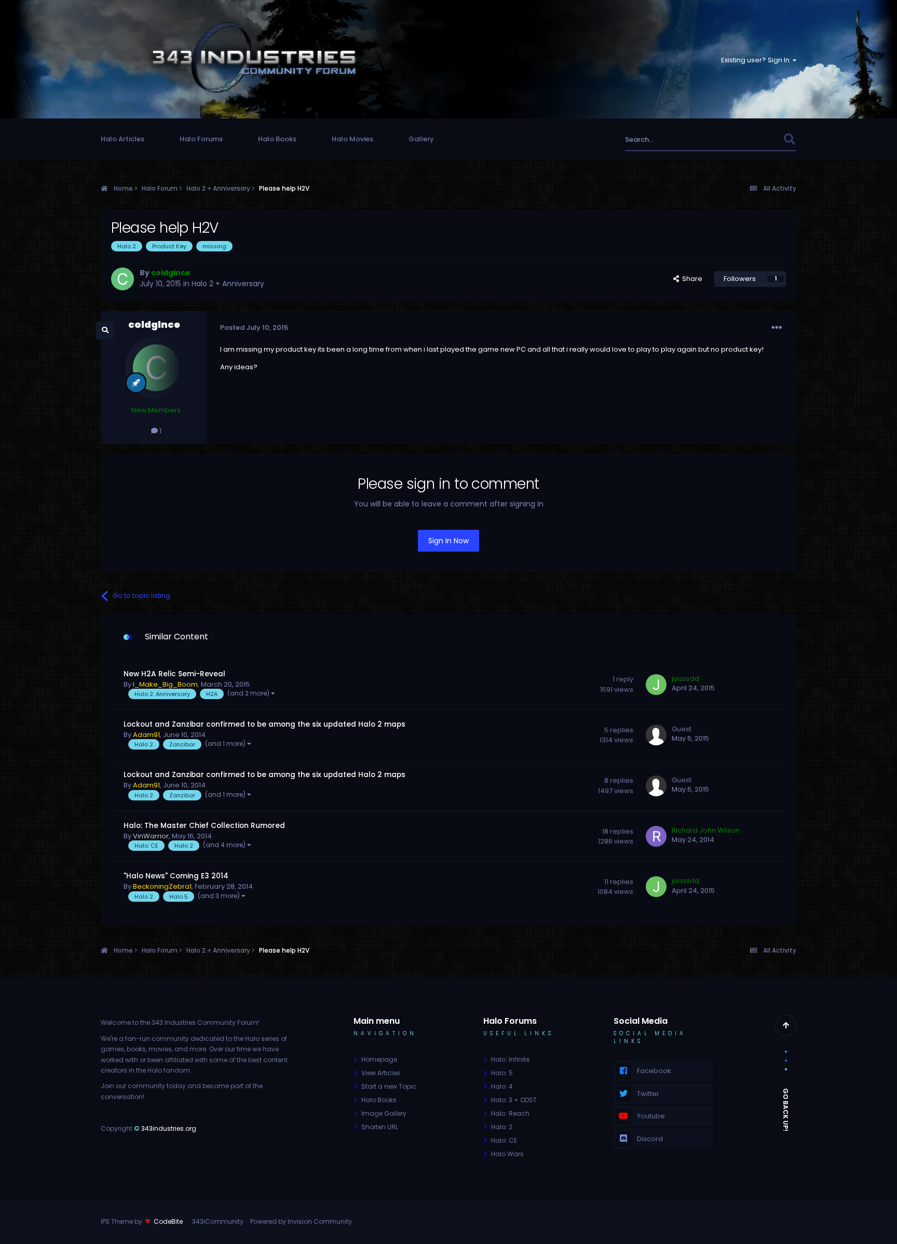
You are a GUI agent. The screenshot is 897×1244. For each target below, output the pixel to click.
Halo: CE (504, 1140)
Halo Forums (201, 139)
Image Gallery (383, 1113)
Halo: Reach (510, 1113)
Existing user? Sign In (757, 60)
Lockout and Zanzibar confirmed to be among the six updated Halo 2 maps (264, 724)
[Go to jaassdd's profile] (656, 684)
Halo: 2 (501, 1126)
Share (690, 279)
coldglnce (154, 324)
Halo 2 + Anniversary (228, 283)
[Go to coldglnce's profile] (122, 278)
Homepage (379, 1059)
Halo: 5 (502, 1072)
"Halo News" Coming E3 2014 (176, 876)
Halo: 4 (502, 1086)
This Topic (752, 139)
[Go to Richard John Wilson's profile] (656, 836)
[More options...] (776, 328)
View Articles (380, 1072)
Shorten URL (379, 1126)
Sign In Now (448, 541)
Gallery (421, 139)
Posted (254, 327)
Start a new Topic (388, 1086)
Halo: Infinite (510, 1059)
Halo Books (277, 139)
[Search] (789, 139)
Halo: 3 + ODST (514, 1099)
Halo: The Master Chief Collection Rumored (204, 826)
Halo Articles (122, 139)
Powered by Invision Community (301, 1221)
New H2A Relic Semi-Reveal (174, 674)
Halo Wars (507, 1153)
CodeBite (168, 1221)
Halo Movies (352, 139)
